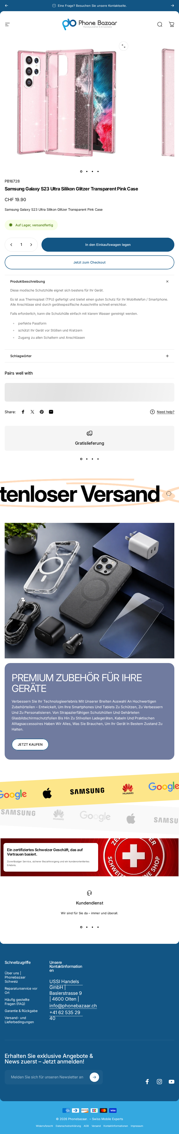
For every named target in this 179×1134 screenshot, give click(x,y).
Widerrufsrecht (44, 1125)
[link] (66, 1015)
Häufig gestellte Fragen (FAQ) (17, 1002)
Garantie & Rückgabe (21, 1011)
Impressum (137, 1125)
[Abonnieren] (94, 1077)
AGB (86, 1125)
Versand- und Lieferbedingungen (19, 1020)
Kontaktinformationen (115, 1125)
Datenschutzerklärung (68, 1125)
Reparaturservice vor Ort (21, 990)
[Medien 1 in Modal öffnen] (123, 46)
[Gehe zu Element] (81, 171)
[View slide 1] (81, 459)
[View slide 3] (92, 459)
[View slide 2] (87, 459)
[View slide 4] (98, 459)
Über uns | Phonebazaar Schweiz (15, 977)
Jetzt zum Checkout (89, 262)
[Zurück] (6, 5)
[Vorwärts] (172, 5)
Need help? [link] (165, 412)
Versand (96, 1125)
